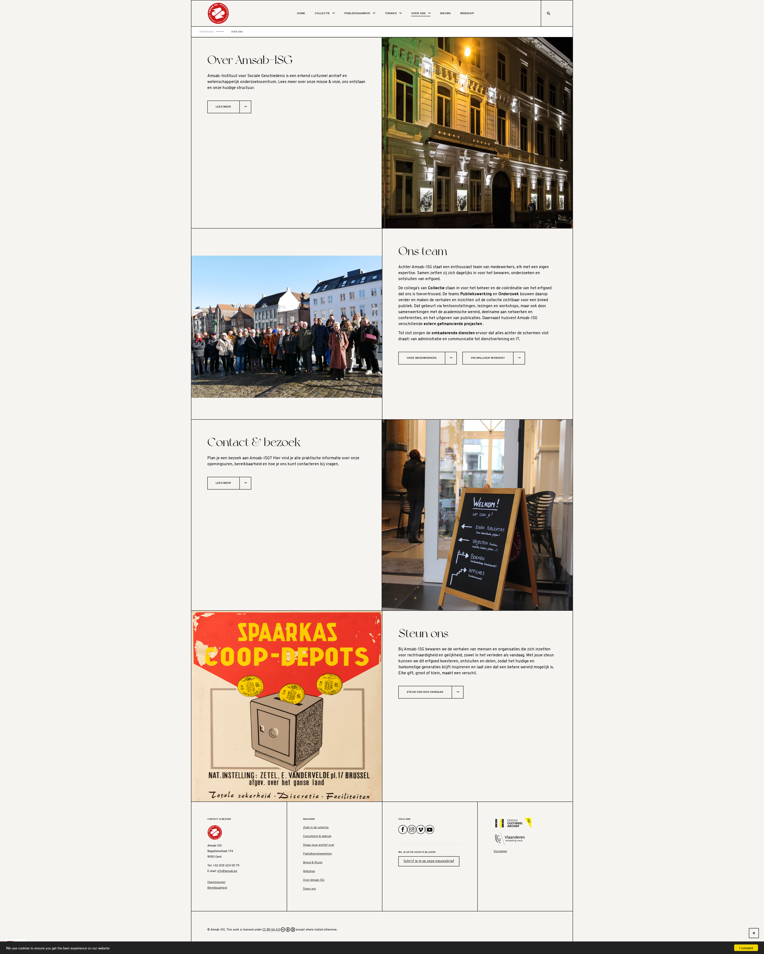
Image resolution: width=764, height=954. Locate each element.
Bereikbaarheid (217, 888)
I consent (746, 947)
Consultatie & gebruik (317, 836)
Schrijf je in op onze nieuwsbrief (428, 861)
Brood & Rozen (313, 863)
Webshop (467, 13)
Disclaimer (500, 851)
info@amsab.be (227, 871)
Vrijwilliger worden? (488, 358)
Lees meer (223, 106)
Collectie (322, 13)
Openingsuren (216, 882)
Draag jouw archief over (318, 845)
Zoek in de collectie (316, 828)
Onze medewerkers (422, 358)
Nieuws (445, 13)
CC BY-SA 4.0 (271, 930)
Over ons (418, 13)
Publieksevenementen (317, 854)
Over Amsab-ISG (314, 880)
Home (301, 13)
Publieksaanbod (357, 13)
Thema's (391, 13)
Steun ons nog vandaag (425, 692)
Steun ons (309, 889)
